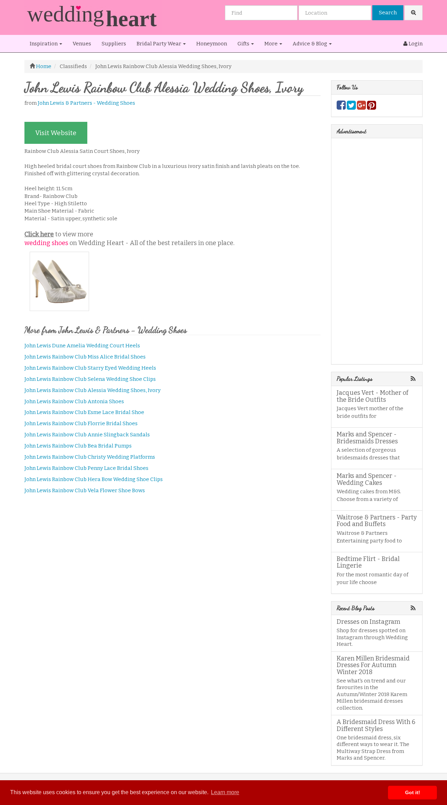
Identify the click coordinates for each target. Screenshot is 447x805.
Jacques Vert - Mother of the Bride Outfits (372, 396)
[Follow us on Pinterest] (371, 107)
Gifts (243, 43)
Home (43, 66)
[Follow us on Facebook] (341, 107)
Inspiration (44, 43)
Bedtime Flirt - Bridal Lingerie (368, 562)
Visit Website (55, 133)
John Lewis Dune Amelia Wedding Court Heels (82, 345)
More (271, 43)
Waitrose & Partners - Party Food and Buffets (377, 521)
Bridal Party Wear (159, 43)
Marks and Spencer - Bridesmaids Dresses (367, 437)
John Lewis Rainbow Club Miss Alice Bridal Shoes (85, 357)
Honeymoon (211, 43)
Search (388, 12)
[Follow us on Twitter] (351, 107)
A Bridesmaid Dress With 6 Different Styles (376, 725)
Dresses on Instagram (368, 622)
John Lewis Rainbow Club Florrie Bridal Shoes (81, 423)
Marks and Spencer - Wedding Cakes (367, 479)
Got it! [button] (412, 792)
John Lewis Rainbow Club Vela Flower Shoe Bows (84, 490)
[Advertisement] (172, 554)
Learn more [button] (225, 792)
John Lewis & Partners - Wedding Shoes (86, 103)
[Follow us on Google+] (361, 107)
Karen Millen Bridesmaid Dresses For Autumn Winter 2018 (373, 665)
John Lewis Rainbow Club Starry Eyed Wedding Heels (90, 368)
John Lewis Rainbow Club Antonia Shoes (74, 401)
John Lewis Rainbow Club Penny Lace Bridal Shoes (86, 468)
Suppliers (114, 43)
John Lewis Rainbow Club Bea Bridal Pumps (78, 446)
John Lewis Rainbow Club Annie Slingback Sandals (87, 434)
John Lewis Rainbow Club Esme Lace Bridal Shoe (84, 412)
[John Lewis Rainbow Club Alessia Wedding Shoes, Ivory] (61, 281)
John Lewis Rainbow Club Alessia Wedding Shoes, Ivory (92, 390)
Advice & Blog (310, 43)
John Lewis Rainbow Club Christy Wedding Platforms (89, 457)
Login (415, 43)
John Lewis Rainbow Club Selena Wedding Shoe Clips (90, 379)
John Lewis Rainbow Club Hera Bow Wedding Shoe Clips (93, 479)
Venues (82, 43)
